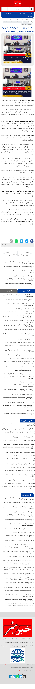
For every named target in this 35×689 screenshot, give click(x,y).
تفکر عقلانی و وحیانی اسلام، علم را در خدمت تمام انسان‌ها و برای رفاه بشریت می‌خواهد (18, 317)
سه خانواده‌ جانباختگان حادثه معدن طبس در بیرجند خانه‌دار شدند (18, 334)
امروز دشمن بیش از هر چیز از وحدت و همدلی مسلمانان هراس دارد (19, 459)
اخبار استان (26, 21)
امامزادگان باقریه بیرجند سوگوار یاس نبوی (22, 394)
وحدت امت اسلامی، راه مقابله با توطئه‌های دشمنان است (20, 452)
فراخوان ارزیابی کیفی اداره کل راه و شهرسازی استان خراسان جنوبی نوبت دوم (19, 325)
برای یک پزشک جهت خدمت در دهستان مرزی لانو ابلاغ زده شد (19, 330)
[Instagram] (24, 676)
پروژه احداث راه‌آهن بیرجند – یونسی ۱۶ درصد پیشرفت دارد (18, 382)
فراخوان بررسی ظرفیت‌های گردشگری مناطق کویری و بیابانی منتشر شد (19, 377)
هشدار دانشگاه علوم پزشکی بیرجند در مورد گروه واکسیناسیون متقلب (21, 385)
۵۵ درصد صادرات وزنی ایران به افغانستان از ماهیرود (21, 480)
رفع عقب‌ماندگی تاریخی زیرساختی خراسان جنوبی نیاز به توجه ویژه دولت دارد (18, 475)
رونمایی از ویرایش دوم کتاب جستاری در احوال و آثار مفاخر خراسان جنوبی (19, 300)
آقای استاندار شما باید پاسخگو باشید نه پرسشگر (20, 309)
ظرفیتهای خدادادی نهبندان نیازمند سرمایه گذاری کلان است (18, 374)
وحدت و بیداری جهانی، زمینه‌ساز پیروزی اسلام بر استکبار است (19, 284)
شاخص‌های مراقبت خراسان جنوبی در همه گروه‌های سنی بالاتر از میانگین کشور (19, 600)
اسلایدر (5, 21)
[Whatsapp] (17, 676)
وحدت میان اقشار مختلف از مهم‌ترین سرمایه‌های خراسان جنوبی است (19, 471)
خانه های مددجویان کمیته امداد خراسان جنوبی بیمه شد (18, 343)
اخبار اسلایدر (18, 21)
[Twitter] (20, 676)
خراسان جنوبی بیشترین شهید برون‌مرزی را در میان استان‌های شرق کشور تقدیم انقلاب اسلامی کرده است (21, 604)
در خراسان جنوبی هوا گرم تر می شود (23, 370)
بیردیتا (20, 670)
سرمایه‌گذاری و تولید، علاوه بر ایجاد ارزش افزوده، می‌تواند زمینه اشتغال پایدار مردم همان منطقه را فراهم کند (19, 578)
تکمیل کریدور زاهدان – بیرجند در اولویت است (22, 456)
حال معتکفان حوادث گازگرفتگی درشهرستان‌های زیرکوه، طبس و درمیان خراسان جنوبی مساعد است (18, 398)
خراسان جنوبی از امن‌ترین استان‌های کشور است (22, 467)
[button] (32, 241)
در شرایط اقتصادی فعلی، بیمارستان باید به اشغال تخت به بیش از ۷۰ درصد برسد (19, 595)
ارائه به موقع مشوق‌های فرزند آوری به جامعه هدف (20, 355)
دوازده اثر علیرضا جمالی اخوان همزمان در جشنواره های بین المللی (19, 267)
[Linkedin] (10, 676)
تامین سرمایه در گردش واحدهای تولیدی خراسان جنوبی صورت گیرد (20, 583)
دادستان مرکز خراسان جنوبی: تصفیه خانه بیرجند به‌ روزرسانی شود (18, 346)
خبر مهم (24, 24)
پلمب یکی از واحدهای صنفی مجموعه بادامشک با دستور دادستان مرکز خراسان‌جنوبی (19, 262)
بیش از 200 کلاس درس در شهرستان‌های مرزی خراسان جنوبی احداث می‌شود (18, 295)
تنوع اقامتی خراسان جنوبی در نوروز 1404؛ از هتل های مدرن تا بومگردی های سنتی (18, 406)
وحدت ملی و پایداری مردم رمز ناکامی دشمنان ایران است (20, 464)
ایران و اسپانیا (29, 410)
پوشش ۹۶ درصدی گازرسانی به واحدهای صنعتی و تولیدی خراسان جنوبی (19, 321)
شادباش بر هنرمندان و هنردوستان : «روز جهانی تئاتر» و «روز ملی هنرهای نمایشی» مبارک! (19, 362)
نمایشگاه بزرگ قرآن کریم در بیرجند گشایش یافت (20, 359)
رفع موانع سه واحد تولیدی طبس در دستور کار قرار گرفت (18, 402)
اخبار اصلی (11, 21)
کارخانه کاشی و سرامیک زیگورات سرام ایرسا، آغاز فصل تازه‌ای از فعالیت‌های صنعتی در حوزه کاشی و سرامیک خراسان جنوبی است (19, 569)
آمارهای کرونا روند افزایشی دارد (25, 339)
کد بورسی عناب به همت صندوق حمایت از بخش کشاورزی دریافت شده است (19, 350)
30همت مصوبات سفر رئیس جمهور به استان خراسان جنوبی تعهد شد (18, 271)
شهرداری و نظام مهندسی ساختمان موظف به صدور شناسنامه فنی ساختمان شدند (18, 304)
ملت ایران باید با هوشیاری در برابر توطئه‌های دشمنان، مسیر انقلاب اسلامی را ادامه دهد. (19, 390)
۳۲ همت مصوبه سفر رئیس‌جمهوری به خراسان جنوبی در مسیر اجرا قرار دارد (19, 591)
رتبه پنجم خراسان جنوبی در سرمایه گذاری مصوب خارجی (18, 367)
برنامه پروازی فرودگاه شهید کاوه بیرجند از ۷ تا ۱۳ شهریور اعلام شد (19, 279)
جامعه (29, 24)
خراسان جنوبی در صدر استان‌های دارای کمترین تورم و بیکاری (19, 484)
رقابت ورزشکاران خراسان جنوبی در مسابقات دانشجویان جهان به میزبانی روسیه (18, 312)
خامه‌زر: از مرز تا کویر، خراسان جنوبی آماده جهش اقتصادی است (19, 414)
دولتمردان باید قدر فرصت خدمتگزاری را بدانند (21, 276)
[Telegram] (14, 676)
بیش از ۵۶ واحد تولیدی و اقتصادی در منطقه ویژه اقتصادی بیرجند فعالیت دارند (19, 574)
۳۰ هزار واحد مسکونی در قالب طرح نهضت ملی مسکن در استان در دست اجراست (18, 487)
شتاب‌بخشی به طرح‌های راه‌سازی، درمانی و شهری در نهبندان (18, 587)
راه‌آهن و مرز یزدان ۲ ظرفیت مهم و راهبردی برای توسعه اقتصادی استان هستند (19, 448)
